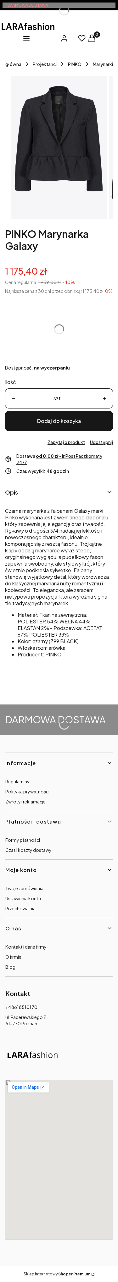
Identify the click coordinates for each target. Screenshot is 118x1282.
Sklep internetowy (57, 1274)
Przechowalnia (20, 908)
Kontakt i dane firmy (26, 947)
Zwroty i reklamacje (25, 801)
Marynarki (103, 64)
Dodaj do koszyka (59, 421)
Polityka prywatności (27, 791)
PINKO (74, 64)
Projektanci (45, 64)
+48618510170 (21, 1007)
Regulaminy (17, 781)
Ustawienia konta (23, 898)
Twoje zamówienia (24, 888)
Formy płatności (22, 840)
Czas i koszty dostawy (28, 850)
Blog (10, 967)
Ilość (10, 382)
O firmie (13, 957)
